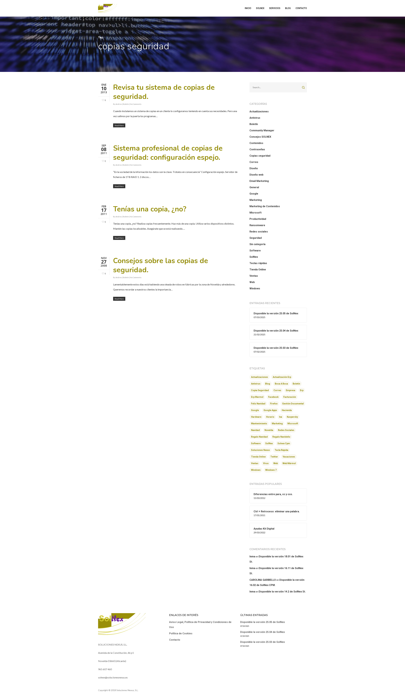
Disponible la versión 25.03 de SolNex (262, 641)
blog (267, 383)
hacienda (287, 410)
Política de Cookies (180, 633)
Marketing (255, 199)
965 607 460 (105, 669)
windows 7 (271, 470)
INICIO (248, 8)
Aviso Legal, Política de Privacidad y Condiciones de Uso (200, 625)
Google (253, 193)
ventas (254, 463)
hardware (256, 417)
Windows (254, 288)
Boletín (126, 104)
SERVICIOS (274, 8)
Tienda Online (257, 269)
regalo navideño (281, 437)
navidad (255, 430)
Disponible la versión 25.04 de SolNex (262, 632)
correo (277, 390)
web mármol (289, 463)
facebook (273, 397)
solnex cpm (283, 443)
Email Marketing (259, 181)
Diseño (253, 168)
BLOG (288, 8)
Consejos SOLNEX (260, 136)
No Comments (135, 104)
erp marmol (257, 397)
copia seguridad (260, 390)
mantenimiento (259, 423)
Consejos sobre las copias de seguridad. (160, 265)
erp (301, 390)
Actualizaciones (259, 111)
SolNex (253, 256)
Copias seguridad (259, 155)
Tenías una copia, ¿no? (149, 209)
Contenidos (256, 143)
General (254, 187)
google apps (270, 410)
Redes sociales (258, 231)
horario (270, 417)
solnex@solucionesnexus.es (113, 677)
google (255, 410)
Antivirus (254, 117)
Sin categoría (257, 244)
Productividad (257, 218)
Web (252, 282)
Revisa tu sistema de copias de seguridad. (164, 92)
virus (266, 463)
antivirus (255, 383)
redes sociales (286, 430)
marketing (277, 423)
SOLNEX (260, 8)
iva (280, 417)
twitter (274, 456)
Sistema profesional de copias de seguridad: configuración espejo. (168, 152)
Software (255, 250)
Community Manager (261, 130)
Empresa (290, 390)
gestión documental (293, 403)
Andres (119, 104)
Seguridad (255, 237)
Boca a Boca (281, 383)
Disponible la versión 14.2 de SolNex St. (282, 591)
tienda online (258, 456)
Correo (253, 162)
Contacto (174, 639)
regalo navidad (259, 437)
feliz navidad (258, 403)
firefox (273, 403)
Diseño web (256, 174)
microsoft (292, 423)
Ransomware (257, 225)
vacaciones (289, 456)
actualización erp (282, 377)
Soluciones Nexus (260, 450)
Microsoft (255, 212)
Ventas (253, 275)
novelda (269, 430)
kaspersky (292, 417)
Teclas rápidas (258, 263)
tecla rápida (281, 450)
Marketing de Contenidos (264, 206)
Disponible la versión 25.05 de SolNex (262, 622)
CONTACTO (301, 8)
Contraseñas (257, 149)
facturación (289, 397)
